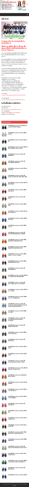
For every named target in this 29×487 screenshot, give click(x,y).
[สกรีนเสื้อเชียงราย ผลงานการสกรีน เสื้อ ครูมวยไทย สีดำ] (4, 426)
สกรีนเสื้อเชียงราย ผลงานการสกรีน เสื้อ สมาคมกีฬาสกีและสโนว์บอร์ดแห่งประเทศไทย (16, 319)
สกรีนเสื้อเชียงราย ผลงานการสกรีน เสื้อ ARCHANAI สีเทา (16, 268)
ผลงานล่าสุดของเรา (6, 122)
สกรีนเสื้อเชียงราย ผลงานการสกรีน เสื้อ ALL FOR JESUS (17, 169)
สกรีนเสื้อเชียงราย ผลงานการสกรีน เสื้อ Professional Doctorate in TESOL (16, 361)
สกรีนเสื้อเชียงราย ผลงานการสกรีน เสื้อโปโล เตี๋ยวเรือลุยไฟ (18, 183)
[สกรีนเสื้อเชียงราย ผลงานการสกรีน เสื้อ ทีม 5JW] (4, 412)
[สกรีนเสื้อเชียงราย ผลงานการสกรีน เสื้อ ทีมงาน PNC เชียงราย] (4, 391)
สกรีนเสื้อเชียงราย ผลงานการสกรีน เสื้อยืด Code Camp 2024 (17, 333)
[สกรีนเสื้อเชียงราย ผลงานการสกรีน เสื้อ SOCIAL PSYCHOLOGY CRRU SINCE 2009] (4, 177)
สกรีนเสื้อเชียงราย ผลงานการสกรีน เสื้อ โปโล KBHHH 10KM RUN (16, 162)
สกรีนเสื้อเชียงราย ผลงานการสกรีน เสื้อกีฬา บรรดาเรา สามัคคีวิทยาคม (17, 297)
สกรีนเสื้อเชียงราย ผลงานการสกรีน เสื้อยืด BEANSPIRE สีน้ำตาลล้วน (17, 261)
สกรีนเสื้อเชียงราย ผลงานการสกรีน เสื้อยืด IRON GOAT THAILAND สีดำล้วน (17, 432)
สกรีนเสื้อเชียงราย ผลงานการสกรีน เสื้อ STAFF (16, 197)
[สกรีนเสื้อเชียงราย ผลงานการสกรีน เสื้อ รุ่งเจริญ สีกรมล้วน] (4, 455)
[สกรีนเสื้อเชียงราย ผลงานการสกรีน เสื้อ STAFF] (4, 198)
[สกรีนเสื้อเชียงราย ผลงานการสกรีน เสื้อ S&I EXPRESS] (4, 384)
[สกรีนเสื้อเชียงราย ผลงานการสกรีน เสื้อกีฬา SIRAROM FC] (4, 441)
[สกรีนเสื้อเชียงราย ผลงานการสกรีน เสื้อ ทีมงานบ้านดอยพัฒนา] (4, 398)
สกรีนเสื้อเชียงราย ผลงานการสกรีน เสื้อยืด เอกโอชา (17, 133)
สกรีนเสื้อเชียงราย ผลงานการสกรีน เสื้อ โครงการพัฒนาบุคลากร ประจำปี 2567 (16, 283)
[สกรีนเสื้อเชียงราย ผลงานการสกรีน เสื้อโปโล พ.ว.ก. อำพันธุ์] (4, 291)
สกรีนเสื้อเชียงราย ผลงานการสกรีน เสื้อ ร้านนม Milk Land (17, 418)
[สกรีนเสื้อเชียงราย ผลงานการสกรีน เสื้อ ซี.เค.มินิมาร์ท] (4, 405)
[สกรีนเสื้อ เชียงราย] (14, 9)
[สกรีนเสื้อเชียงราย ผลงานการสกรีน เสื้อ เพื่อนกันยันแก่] (4, 469)
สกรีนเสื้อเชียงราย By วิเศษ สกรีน (13, 112)
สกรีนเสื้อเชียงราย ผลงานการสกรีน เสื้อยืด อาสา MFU (17, 311)
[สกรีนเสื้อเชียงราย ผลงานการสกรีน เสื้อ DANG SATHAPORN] (4, 327)
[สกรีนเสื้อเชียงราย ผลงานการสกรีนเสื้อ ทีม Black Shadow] (4, 376)
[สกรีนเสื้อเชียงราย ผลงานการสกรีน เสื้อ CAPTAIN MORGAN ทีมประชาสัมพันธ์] (4, 234)
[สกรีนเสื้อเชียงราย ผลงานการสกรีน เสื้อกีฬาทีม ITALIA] (4, 220)
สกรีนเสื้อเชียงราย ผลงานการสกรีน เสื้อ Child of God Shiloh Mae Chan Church (17, 447)
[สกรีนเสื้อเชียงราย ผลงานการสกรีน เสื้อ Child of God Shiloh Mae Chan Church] (4, 448)
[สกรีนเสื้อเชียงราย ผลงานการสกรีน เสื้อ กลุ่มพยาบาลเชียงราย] (4, 212)
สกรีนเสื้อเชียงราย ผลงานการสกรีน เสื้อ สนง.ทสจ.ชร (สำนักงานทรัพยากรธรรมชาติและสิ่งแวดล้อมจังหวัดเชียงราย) (17, 305)
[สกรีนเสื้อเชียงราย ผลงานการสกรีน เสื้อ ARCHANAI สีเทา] (4, 269)
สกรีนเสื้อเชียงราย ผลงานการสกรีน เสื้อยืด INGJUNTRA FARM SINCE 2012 (17, 240)
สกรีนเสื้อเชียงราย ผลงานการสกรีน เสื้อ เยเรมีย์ (17, 140)
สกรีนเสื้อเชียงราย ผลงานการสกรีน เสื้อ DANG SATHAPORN (16, 325)
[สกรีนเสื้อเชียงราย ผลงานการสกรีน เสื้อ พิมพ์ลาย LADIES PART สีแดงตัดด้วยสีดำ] (4, 277)
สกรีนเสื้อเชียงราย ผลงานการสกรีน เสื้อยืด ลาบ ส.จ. (17, 226)
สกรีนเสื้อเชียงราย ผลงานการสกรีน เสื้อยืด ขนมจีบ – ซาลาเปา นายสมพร (17, 254)
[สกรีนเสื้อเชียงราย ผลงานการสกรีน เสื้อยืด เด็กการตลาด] (4, 191)
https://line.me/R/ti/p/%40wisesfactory (11, 109)
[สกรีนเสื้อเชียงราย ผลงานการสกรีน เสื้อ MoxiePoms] (4, 341)
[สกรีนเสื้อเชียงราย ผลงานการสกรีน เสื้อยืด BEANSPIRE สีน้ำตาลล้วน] (4, 262)
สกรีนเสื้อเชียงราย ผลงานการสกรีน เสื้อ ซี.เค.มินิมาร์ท (16, 404)
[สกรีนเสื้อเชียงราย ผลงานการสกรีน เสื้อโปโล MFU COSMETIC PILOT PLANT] (4, 148)
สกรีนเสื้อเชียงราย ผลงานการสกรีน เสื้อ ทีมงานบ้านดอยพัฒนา (17, 397)
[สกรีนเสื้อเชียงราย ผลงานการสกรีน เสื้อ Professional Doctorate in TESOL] (4, 362)
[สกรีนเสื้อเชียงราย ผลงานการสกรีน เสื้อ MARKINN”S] (4, 155)
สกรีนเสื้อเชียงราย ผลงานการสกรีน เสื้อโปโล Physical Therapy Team (18, 368)
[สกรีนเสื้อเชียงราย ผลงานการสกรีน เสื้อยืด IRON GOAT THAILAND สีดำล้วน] (4, 433)
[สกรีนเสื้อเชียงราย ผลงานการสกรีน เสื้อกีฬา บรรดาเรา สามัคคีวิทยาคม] (4, 298)
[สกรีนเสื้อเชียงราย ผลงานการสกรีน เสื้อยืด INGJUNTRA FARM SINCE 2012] (4, 241)
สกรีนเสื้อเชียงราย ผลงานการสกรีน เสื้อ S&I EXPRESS (17, 382)
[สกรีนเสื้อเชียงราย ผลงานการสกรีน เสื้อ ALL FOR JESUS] (4, 170)
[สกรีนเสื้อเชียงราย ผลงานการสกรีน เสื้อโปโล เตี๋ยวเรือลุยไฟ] (4, 184)
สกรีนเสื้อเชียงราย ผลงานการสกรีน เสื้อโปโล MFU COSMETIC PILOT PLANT (18, 147)
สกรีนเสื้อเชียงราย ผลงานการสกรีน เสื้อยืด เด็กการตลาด (17, 190)
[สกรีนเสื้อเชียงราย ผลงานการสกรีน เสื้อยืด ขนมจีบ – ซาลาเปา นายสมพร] (4, 255)
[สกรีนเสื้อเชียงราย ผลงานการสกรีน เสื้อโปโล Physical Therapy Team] (4, 369)
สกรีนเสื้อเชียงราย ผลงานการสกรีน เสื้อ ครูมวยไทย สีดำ (17, 425)
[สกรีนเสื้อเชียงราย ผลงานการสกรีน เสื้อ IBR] (4, 476)
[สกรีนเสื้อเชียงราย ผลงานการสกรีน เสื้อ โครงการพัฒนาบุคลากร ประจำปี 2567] (4, 284)
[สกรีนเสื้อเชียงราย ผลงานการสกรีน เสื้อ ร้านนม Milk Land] (4, 419)
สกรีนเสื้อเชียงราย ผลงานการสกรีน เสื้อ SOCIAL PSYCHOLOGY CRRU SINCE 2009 (17, 176)
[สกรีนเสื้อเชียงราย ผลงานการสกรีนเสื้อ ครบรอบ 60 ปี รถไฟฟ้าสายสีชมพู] (4, 127)
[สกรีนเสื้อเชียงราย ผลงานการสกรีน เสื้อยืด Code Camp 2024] (4, 334)
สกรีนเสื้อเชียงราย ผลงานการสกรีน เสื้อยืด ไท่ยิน (17, 204)
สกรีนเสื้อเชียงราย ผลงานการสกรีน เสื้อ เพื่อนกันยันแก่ (16, 468)
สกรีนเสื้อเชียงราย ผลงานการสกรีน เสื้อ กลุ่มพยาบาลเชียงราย (17, 211)
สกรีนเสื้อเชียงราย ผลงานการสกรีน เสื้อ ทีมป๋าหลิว (17, 347)
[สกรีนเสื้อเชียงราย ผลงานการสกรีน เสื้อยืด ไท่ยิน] (4, 205)
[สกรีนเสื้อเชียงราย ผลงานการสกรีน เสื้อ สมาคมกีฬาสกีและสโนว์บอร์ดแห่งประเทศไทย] (4, 319)
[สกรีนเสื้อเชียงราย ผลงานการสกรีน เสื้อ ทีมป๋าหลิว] (4, 348)
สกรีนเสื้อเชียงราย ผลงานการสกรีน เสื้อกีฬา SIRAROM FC (17, 439)
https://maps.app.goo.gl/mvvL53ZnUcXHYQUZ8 (13, 95)
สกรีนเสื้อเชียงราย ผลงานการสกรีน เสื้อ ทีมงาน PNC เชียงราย (17, 390)
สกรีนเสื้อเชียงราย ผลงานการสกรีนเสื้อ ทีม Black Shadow (17, 375)
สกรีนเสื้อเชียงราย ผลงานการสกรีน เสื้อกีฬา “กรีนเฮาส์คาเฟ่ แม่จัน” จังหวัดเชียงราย (17, 461)
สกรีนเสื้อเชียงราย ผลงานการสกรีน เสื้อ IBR (17, 474)
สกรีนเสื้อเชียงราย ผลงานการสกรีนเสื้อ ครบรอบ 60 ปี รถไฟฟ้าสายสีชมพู (17, 126)
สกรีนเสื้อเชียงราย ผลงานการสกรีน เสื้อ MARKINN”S (16, 154)
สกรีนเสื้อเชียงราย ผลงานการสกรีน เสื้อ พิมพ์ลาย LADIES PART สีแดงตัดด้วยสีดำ (17, 276)
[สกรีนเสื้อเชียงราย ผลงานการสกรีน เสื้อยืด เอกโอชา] (4, 134)
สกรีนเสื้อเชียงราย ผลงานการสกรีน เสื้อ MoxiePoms (16, 340)
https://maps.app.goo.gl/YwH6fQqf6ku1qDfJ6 (13, 99)
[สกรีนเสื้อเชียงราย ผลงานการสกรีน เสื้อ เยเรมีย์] (4, 141)
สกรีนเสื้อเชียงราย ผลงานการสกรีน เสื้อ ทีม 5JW (17, 411)
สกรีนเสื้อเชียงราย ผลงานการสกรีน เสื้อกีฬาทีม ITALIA (17, 219)
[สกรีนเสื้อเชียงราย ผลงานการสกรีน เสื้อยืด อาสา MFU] (4, 312)
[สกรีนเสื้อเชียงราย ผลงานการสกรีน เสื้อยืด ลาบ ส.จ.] (4, 227)
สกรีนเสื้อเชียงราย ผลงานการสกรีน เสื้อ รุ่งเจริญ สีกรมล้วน (17, 454)
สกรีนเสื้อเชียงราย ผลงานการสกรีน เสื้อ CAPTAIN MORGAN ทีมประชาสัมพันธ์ (16, 233)
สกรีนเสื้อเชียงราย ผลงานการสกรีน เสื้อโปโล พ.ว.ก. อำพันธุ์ (18, 290)
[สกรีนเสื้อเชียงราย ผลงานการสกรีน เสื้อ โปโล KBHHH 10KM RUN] (4, 163)
